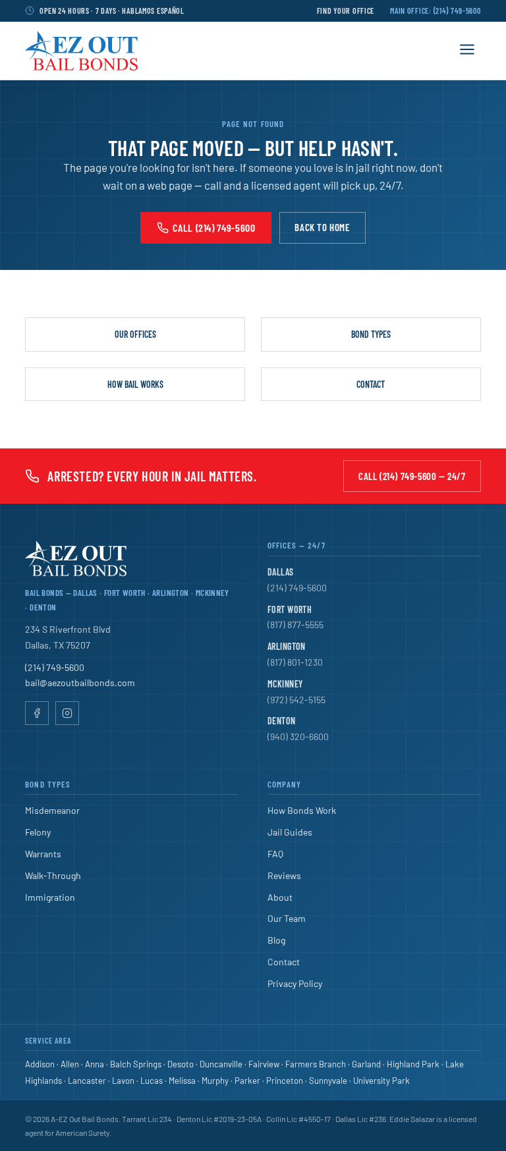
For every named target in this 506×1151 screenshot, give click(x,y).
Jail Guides (289, 832)
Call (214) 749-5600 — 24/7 (412, 476)
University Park (381, 1080)
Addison (40, 1064)
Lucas (151, 1080)
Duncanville (221, 1064)
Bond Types (371, 334)
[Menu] (467, 50)
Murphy (215, 1080)
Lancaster (87, 1080)
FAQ (275, 853)
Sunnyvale (328, 1080)
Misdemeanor (52, 810)
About (280, 897)
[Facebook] (37, 713)
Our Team (286, 918)
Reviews (284, 875)
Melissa (182, 1080)
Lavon (123, 1080)
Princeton (284, 1080)
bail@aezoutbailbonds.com (80, 682)
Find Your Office (346, 10)
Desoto (180, 1064)
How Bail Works (135, 384)
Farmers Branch (315, 1064)
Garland (366, 1064)
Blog (276, 940)
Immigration (50, 897)
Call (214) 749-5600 (214, 227)
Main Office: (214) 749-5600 (435, 10)
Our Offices (135, 334)
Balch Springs (135, 1064)
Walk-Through (53, 875)
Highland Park (413, 1064)
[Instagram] (67, 713)
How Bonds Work (301, 810)
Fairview (263, 1064)
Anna (94, 1064)
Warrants (43, 853)
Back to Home (322, 227)
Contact (370, 384)
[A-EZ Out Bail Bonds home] (81, 50)
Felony (38, 832)
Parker (247, 1080)
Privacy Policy (294, 983)
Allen (70, 1064)
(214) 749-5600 (54, 667)
